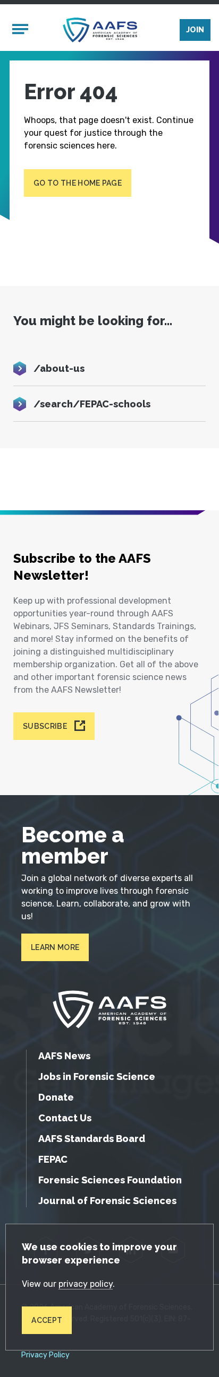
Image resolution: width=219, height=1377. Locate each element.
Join (195, 29)
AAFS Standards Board (91, 1138)
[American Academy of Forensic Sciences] (100, 30)
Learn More (55, 947)
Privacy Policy (45, 1355)
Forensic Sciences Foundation (110, 1180)
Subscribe (45, 726)
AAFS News (64, 1055)
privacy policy (85, 1284)
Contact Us (64, 1117)
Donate (56, 1097)
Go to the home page (77, 183)
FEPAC (53, 1159)
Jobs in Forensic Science (96, 1076)
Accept (46, 1320)
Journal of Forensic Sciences (107, 1200)
